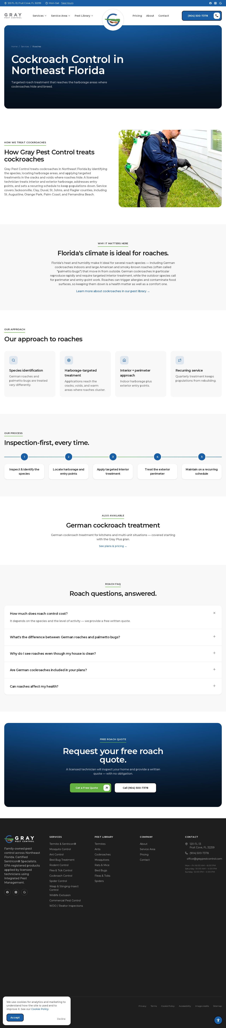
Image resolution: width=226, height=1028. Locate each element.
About (150, 15)
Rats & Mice (102, 865)
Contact (163, 15)
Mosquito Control (60, 849)
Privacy (142, 1006)
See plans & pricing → (113, 546)
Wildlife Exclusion (60, 895)
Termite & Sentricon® (62, 843)
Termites (100, 843)
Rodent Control (59, 865)
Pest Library (82, 15)
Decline (61, 1019)
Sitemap (217, 1006)
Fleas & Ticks (102, 875)
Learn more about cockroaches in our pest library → (113, 291)
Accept (15, 1017)
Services (38, 15)
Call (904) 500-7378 (135, 787)
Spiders (99, 881)
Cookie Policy (168, 1006)
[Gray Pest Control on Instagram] (215, 3)
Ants (97, 849)
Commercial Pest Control (65, 900)
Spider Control (58, 881)
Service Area (59, 15)
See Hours (67, 3)
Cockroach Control (60, 875)
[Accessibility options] (218, 1020)
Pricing (137, 15)
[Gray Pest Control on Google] (220, 3)
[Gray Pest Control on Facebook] (210, 3)
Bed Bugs (101, 870)
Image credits (202, 1006)
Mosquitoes (102, 859)
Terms (154, 1006)
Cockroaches (103, 854)
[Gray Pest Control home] (113, 16)
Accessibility (185, 1006)
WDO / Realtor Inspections (66, 905)
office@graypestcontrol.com (204, 858)
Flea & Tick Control (60, 870)
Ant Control (56, 854)
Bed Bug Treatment (62, 859)
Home (14, 46)
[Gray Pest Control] (13, 16)
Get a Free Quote (87, 787)
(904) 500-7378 (198, 15)
